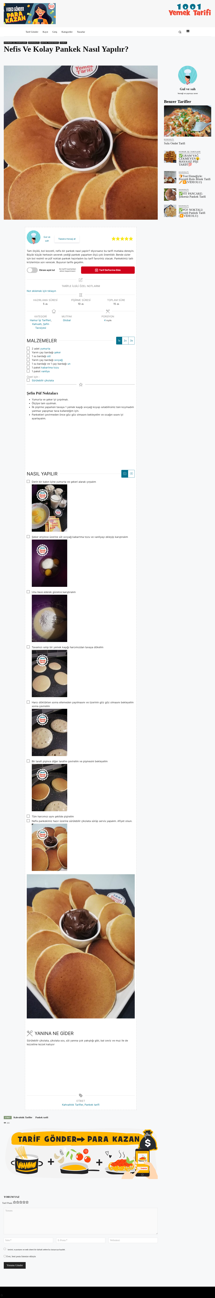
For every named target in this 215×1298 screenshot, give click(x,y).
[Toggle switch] (32, 270)
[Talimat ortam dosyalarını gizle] (131, 473)
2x (125, 340)
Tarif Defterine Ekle (110, 270)
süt (49, 356)
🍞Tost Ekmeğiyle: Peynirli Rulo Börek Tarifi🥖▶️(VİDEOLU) (194, 179)
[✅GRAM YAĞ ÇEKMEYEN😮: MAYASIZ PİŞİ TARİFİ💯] (170, 156)
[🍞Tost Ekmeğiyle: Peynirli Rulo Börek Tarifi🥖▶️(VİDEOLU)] (170, 177)
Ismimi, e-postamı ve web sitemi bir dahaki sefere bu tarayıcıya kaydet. (36, 1250)
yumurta (45, 348)
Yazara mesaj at (67, 238)
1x (119, 340)
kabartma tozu (50, 367)
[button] (179, 32)
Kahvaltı (34, 42)
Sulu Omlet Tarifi (174, 143)
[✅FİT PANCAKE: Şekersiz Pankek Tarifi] (170, 194)
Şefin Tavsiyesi (49, 42)
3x (131, 340)
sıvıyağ (58, 359)
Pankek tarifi (92, 1104)
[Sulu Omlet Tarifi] (187, 121)
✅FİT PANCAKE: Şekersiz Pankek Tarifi (192, 195)
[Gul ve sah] (187, 75)
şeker (57, 352)
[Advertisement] (81, 442)
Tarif (63, 42)
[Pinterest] (193, 58)
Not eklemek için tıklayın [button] (41, 290)
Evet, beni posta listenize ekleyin (21, 1256)
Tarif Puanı (7, 1203)
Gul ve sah (187, 89)
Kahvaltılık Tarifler (72, 1104)
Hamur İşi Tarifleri (15, 42)
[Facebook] (186, 58)
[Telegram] (208, 58)
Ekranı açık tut (47, 270)
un (69, 363)
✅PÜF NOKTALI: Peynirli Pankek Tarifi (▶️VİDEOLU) (192, 212)
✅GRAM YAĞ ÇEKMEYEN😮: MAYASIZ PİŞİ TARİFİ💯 (189, 160)
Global (67, 320)
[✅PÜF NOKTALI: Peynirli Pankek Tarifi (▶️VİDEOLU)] (170, 211)
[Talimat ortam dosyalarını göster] (125, 473)
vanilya (45, 371)
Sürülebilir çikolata (43, 380)
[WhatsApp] (201, 58)
